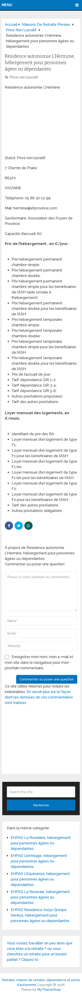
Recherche (41, 805)
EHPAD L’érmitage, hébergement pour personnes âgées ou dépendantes (39, 861)
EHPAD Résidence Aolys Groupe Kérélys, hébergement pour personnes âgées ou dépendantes (40, 915)
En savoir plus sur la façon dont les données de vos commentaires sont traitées (39, 697)
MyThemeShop (49, 989)
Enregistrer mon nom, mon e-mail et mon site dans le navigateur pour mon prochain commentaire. (39, 662)
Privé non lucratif (24, 77)
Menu (7, 5)
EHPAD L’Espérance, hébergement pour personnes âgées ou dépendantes (40, 879)
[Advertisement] (39, 123)
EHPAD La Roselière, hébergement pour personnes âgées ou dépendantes (41, 843)
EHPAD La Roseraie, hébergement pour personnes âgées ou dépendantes (40, 897)
